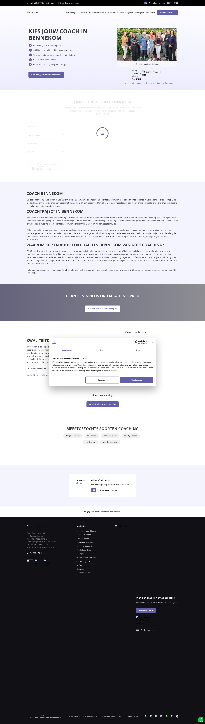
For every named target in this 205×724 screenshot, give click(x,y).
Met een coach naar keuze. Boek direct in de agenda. (157, 602)
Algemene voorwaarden (111, 716)
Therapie (80, 554)
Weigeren (102, 380)
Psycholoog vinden (84, 550)
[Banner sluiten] (152, 342)
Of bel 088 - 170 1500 (108, 490)
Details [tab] (102, 350)
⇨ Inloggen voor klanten (86, 531)
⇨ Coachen (81, 565)
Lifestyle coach (130, 436)
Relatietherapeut (96, 12)
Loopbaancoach (73, 436)
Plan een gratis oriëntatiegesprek (46, 74)
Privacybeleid (74, 716)
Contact (149, 12)
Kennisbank (81, 569)
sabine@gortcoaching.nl (38, 375)
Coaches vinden (83, 538)
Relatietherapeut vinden (86, 546)
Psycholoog (70, 12)
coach (52, 199)
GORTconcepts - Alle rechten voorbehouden (44, 717)
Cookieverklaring (131, 716)
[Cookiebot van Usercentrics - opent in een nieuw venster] (136, 342)
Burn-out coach (110, 436)
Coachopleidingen (84, 534)
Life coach (91, 436)
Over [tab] (138, 350)
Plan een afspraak (168, 12)
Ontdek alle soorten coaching (102, 404)
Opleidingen (125, 12)
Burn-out (112, 12)
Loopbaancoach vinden (86, 542)
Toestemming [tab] (66, 350)
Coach (82, 12)
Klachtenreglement (91, 716)
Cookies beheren (83, 573)
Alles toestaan (136, 380)
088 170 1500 (172, 3)
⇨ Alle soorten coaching (86, 557)
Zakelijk (138, 12)
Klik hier (104, 254)
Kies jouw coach (146, 610)
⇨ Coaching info (83, 561)
